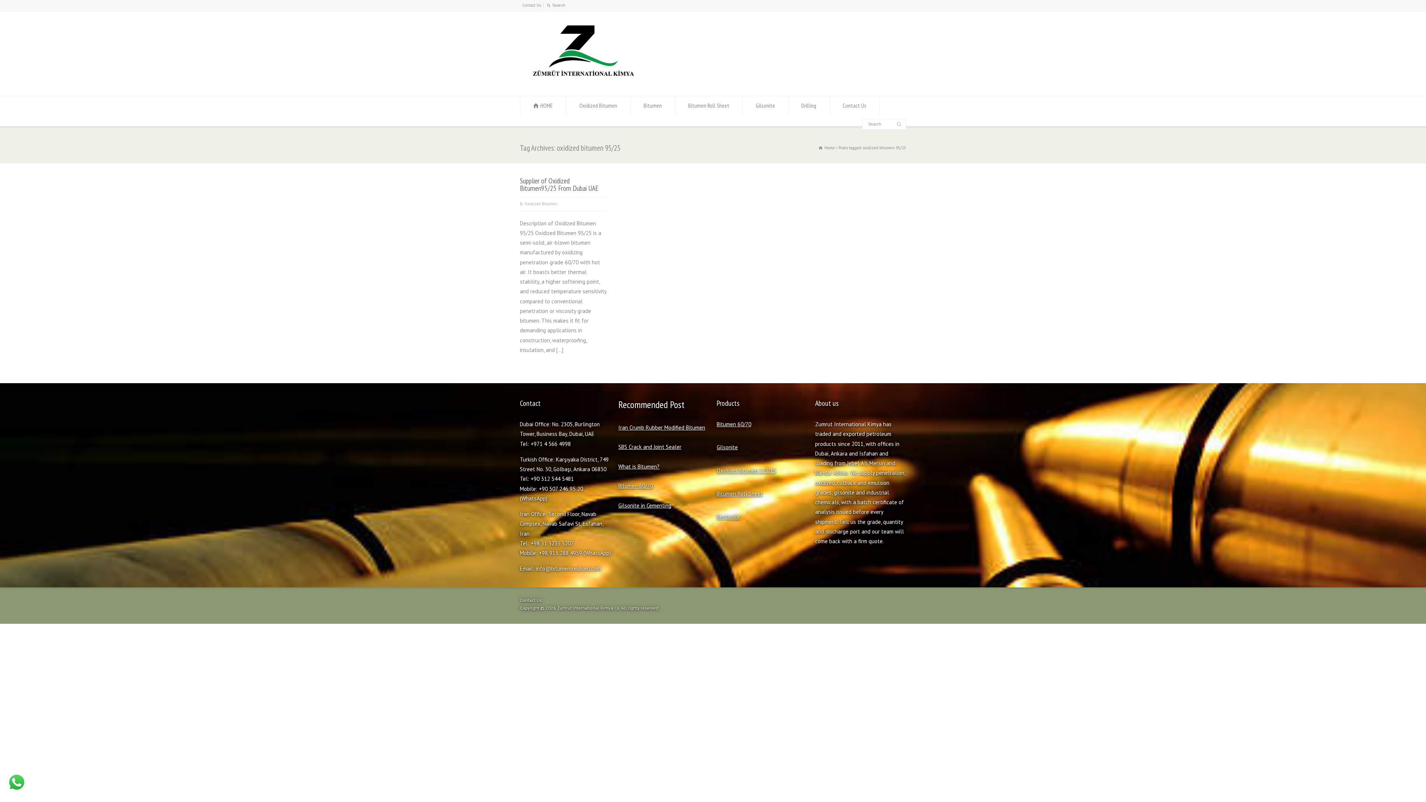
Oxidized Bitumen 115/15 (746, 470)
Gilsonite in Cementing (644, 505)
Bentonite (728, 516)
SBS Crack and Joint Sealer (649, 446)
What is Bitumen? (639, 466)
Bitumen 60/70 (635, 485)
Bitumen (653, 105)
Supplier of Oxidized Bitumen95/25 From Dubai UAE (559, 184)
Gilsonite (765, 105)
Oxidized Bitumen (598, 105)
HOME (546, 105)
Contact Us (531, 5)
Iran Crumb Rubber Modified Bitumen (661, 427)
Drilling (808, 105)
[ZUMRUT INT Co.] (582, 81)
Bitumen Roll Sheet (708, 105)
